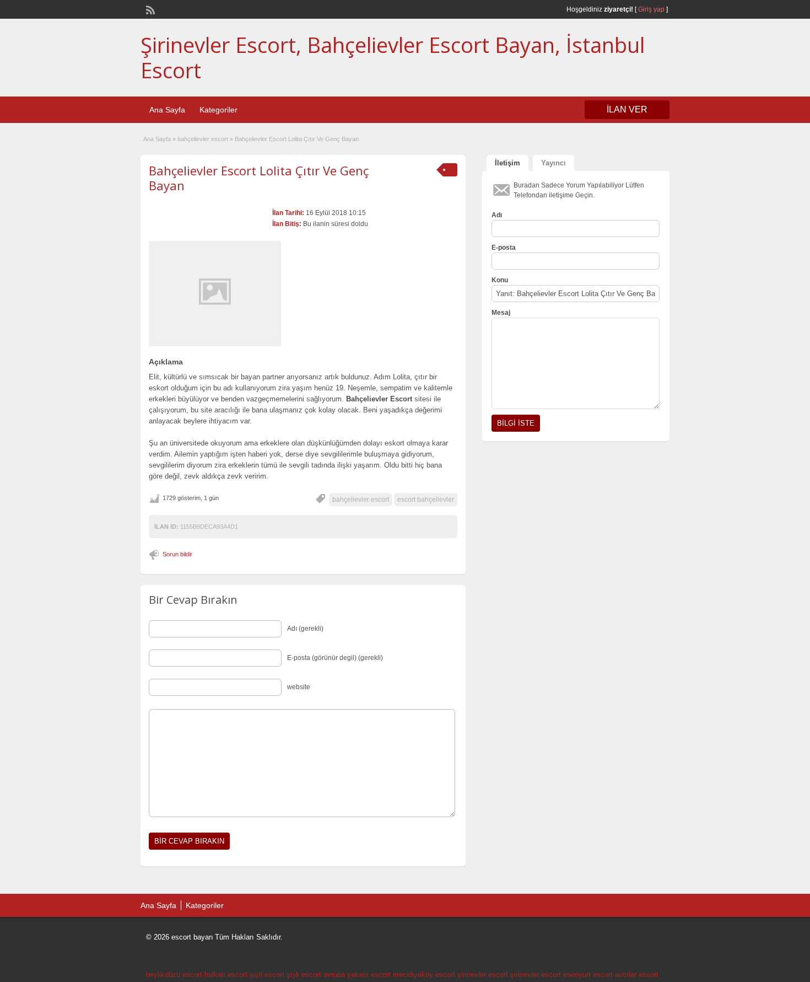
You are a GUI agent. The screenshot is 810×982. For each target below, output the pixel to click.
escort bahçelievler (425, 499)
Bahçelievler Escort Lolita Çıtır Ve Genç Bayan (259, 177)
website (298, 687)
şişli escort (267, 974)
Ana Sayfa (167, 109)
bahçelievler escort (202, 139)
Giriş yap (651, 9)
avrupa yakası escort (357, 974)
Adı (497, 215)
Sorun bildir (177, 554)
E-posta (504, 247)
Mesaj (501, 312)
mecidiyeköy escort (424, 974)
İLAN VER (627, 109)
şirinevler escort (482, 974)
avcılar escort (636, 974)
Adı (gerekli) (305, 628)
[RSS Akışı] (149, 8)
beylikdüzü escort (174, 974)
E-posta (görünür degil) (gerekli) (335, 658)
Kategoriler (218, 109)
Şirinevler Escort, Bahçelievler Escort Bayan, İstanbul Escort (393, 57)
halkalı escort (225, 974)
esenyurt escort (588, 974)
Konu (500, 280)
